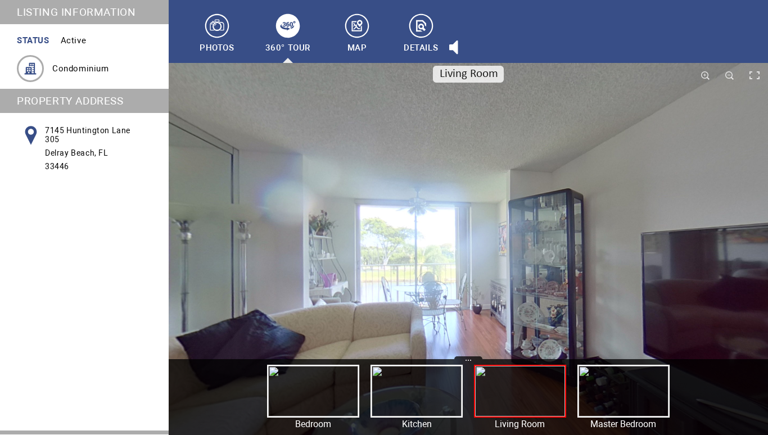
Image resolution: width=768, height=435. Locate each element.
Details (421, 48)
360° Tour (287, 48)
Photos (217, 48)
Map (357, 48)
